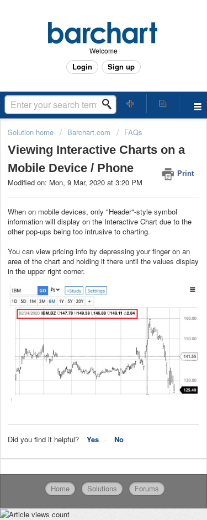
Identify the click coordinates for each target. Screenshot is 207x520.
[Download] (83, 251)
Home (60, 488)
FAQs (133, 132)
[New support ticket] (131, 103)
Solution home (32, 132)
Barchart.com (88, 132)
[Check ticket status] (163, 103)
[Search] (110, 104)
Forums (147, 488)
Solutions (102, 488)
